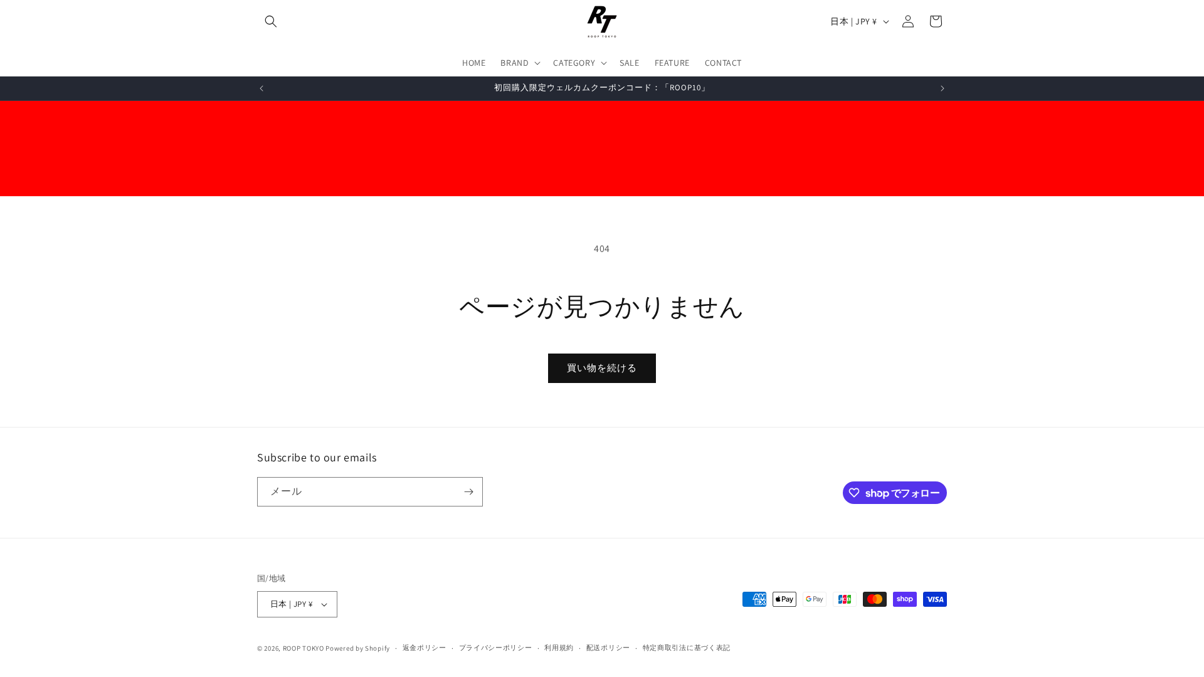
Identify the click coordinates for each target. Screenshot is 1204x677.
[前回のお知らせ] (261, 88)
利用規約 (559, 647)
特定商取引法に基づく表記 (687, 647)
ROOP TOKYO (303, 648)
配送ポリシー (608, 647)
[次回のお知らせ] (942, 88)
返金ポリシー (424, 647)
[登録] (468, 491)
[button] (271, 21)
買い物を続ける (602, 368)
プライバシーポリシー (495, 647)
